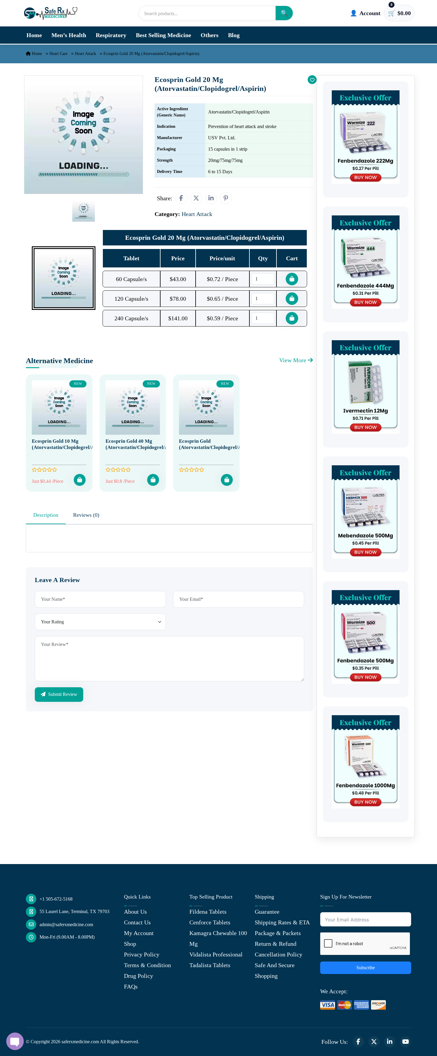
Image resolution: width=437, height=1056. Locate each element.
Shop (130, 943)
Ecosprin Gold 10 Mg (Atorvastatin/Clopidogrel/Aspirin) (70, 444)
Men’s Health (68, 35)
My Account (139, 933)
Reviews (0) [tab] (86, 515)
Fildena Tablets (208, 911)
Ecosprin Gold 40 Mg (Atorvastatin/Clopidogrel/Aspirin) (144, 444)
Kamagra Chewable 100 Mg (218, 938)
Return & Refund (275, 943)
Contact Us (137, 922)
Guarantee (267, 911)
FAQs (131, 986)
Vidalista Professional (216, 954)
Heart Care (58, 53)
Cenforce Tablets (209, 922)
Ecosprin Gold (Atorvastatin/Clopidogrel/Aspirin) (217, 444)
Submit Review (62, 694)
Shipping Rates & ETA (282, 922)
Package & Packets (278, 933)
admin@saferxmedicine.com (66, 924)
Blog (234, 35)
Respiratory (111, 35)
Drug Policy (138, 976)
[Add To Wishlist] (312, 79)
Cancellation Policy (278, 954)
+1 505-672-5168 (56, 898)
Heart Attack (85, 53)
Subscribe (365, 967)
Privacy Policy (141, 954)
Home (34, 35)
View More (293, 360)
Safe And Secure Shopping (275, 970)
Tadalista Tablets (209, 965)
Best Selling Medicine (163, 35)
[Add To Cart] (80, 480)
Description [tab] (45, 515)
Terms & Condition (147, 965)
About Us (135, 911)
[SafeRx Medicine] (52, 13)
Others (209, 35)
